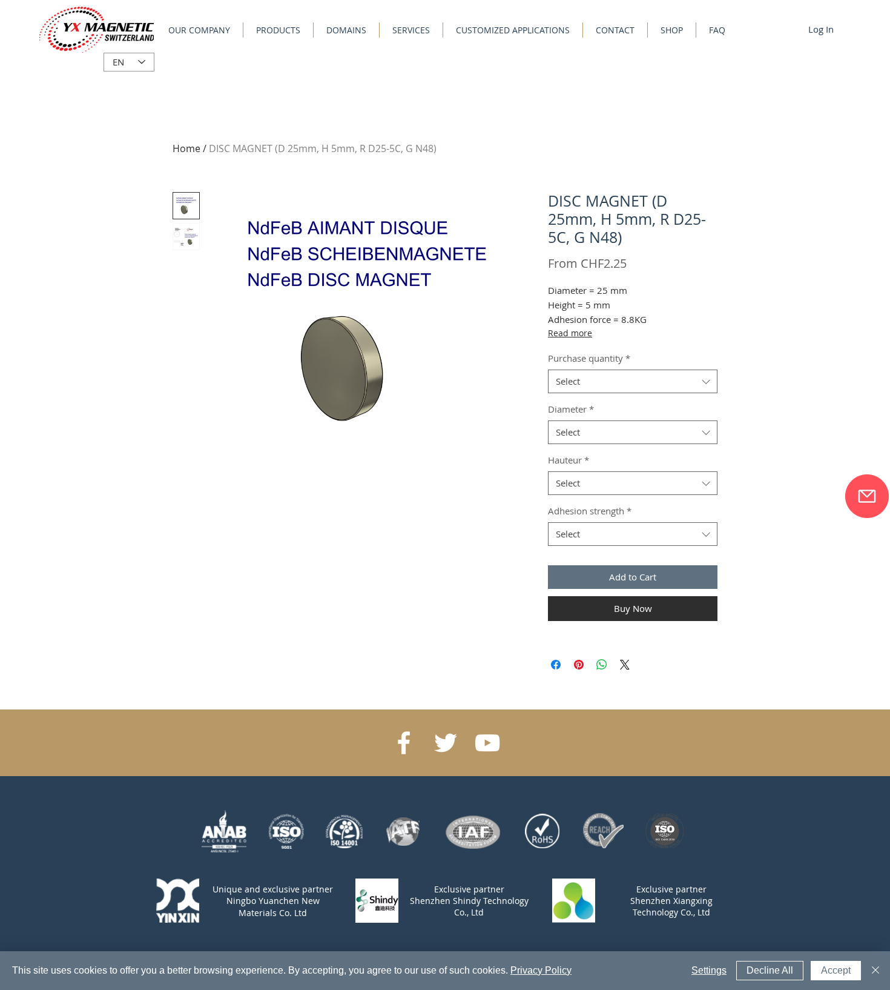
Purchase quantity (589, 358)
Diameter (571, 409)
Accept (836, 970)
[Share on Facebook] (556, 664)
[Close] (875, 970)
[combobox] (632, 381)
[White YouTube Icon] (487, 743)
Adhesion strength (589, 511)
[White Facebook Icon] (404, 743)
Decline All (770, 970)
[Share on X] (625, 664)
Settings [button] (709, 970)
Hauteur (568, 460)
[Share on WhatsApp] (602, 664)
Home (186, 148)
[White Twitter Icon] (445, 743)
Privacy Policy (541, 970)
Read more (570, 333)
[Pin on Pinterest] (579, 664)
